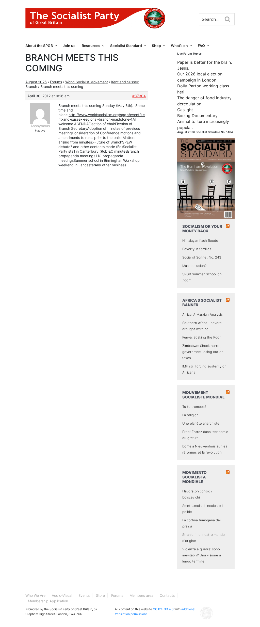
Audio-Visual (62, 595)
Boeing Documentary (197, 115)
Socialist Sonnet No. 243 (201, 257)
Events (84, 595)
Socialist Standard (126, 45)
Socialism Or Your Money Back (202, 228)
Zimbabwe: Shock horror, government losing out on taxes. (202, 352)
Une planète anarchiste (200, 423)
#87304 (139, 96)
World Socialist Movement (86, 82)
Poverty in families (196, 249)
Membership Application (48, 601)
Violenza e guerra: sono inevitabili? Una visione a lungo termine (201, 555)
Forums (56, 82)
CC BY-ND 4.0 (163, 609)
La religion (190, 415)
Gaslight (185, 109)
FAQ (201, 45)
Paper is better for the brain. (204, 62)
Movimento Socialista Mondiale (194, 477)
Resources (91, 45)
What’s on (179, 45)
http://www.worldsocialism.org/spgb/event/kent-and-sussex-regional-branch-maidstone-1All (101, 116)
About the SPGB (39, 45)
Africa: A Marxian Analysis (202, 314)
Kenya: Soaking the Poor (201, 337)
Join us (69, 45)
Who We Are (35, 595)
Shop (156, 45)
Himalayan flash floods (200, 240)
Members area (141, 595)
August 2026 (36, 82)
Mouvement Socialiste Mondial (203, 394)
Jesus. (183, 68)
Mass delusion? (194, 266)
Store (100, 595)
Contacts (167, 595)
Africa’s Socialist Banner (202, 302)
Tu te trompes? (194, 407)
